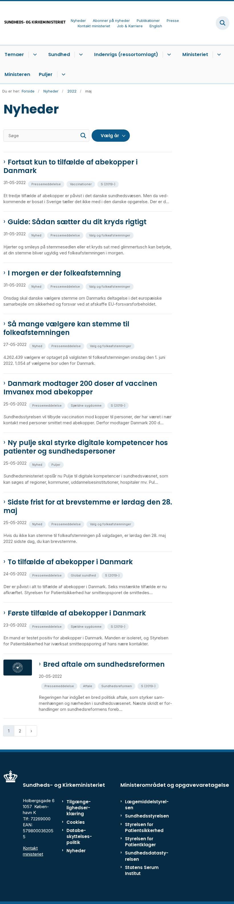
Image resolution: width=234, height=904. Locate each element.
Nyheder (76, 851)
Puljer (46, 74)
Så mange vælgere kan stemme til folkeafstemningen (66, 328)
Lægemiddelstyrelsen (147, 805)
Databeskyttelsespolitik (79, 836)
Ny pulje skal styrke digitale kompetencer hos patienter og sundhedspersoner (85, 447)
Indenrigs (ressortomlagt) (126, 54)
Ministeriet (195, 54)
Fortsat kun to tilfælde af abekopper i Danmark (70, 166)
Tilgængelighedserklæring (78, 808)
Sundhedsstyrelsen (147, 816)
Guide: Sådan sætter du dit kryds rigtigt (77, 222)
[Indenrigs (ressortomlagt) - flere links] (168, 55)
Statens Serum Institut (142, 870)
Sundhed (59, 54)
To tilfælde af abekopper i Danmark (70, 562)
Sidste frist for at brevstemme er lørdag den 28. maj (87, 506)
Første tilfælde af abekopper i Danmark (77, 613)
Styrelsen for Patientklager (140, 842)
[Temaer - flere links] (34, 55)
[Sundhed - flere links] (80, 55)
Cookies (75, 822)
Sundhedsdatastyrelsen (146, 856)
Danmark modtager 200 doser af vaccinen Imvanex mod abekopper (80, 387)
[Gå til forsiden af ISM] (33, 23)
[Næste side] (31, 730)
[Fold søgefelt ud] (222, 23)
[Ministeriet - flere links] (218, 55)
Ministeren (17, 74)
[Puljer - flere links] (62, 74)
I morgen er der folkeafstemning (64, 273)
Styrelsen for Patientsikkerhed (144, 827)
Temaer (14, 54)
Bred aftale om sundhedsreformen (104, 664)
